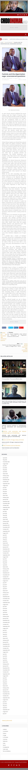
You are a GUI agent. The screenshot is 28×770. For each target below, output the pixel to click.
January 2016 (5, 618)
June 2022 (5, 467)
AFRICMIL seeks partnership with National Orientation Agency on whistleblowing (14, 436)
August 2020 (5, 509)
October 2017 (5, 576)
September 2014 (6, 650)
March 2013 (5, 685)
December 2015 (6, 620)
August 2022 (5, 463)
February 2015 (6, 640)
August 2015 (5, 628)
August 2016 (5, 604)
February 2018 (6, 568)
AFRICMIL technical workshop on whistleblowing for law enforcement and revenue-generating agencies (14, 427)
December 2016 (6, 596)
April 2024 (5, 457)
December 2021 (6, 479)
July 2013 (5, 678)
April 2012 (5, 707)
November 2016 (6, 598)
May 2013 (5, 682)
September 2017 (6, 578)
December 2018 (6, 549)
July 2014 (5, 654)
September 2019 (6, 531)
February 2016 (6, 616)
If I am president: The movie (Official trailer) (12, 379)
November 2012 (6, 693)
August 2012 (5, 699)
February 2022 (6, 475)
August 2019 (5, 533)
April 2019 (5, 541)
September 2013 (6, 674)
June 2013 (5, 680)
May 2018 (5, 563)
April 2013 (5, 683)
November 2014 (6, 646)
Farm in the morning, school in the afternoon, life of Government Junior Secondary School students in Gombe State (14, 402)
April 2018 (5, 565)
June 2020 (5, 513)
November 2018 (6, 551)
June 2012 (5, 703)
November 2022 (6, 461)
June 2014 (5, 656)
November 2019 (6, 527)
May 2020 (5, 515)
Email (25, 79)
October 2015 (5, 624)
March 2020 (5, 519)
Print (21, 79)
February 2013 (6, 687)
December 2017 (6, 572)
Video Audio (5, 749)
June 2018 (5, 561)
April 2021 (5, 493)
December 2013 (6, 668)
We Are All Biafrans (7, 751)
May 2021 (5, 491)
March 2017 (5, 590)
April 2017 (5, 588)
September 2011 (6, 709)
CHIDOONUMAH (9, 78)
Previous (11, 332)
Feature (4, 733)
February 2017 (6, 592)
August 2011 (5, 711)
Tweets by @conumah (7, 720)
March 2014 (5, 662)
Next (18, 343)
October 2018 (5, 553)
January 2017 (5, 594)
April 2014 (5, 660)
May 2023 (5, 459)
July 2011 (5, 713)
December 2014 (6, 644)
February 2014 (6, 664)
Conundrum (5, 731)
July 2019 (5, 535)
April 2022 (5, 471)
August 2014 (5, 652)
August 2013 (5, 676)
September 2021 (6, 483)
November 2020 (6, 503)
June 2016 (5, 608)
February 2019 (6, 545)
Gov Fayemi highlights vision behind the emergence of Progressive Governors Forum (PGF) (16, 335)
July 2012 (5, 701)
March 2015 (5, 638)
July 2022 (5, 465)
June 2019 (5, 537)
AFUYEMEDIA (24, 762)
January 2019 (5, 547)
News (4, 743)
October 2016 (5, 600)
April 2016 (5, 612)
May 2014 (5, 658)
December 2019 (6, 525)
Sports (4, 745)
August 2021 (5, 485)
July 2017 (5, 582)
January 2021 (5, 499)
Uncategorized (6, 79)
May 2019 (5, 539)
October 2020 (5, 505)
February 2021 (6, 497)
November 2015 (6, 622)
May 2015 (5, 634)
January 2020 (5, 523)
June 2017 (5, 584)
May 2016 (5, 610)
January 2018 (5, 570)
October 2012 (5, 695)
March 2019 (5, 543)
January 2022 (5, 477)
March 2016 (5, 614)
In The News (5, 737)
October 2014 (5, 648)
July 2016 (5, 606)
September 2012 (6, 697)
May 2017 (5, 586)
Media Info (5, 741)
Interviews (5, 739)
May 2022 (5, 469)
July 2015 (5, 630)
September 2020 (6, 507)
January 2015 (5, 642)
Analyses (5, 729)
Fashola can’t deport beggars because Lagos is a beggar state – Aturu (11, 345)
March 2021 (5, 495)
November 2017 (6, 574)
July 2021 (5, 487)
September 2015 (6, 626)
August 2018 (5, 557)
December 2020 (6, 501)
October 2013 (5, 672)
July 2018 (5, 559)
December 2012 (6, 691)
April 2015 (5, 636)
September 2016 (6, 602)
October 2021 (5, 481)
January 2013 (5, 689)
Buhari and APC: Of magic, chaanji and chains (12, 442)
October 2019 (5, 529)
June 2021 (5, 489)
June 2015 (5, 632)
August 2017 (5, 580)
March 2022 (5, 473)
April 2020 (5, 517)
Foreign (4, 735)
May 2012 (5, 705)
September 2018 (6, 555)
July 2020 (5, 511)
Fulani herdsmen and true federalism (10, 448)
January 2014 (5, 666)
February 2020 (6, 521)
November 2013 (6, 670)
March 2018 (5, 566)
